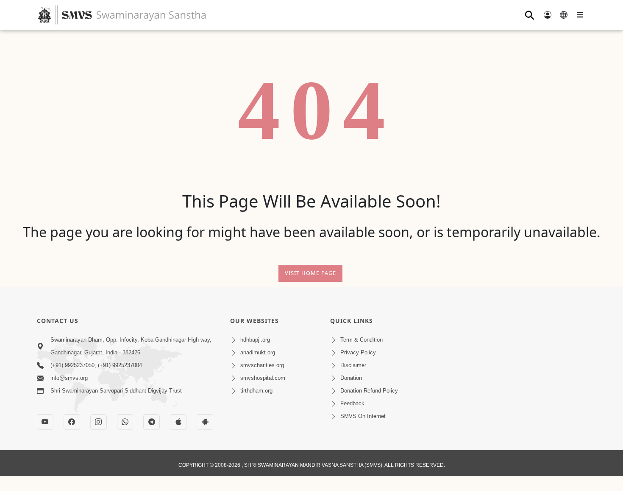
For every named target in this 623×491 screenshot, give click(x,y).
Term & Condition (361, 340)
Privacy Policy (358, 352)
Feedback (352, 403)
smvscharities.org (262, 365)
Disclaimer (353, 365)
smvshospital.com (262, 378)
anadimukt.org (257, 352)
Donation (351, 378)
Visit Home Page (310, 273)
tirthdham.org (256, 390)
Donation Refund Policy (369, 390)
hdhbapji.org (255, 340)
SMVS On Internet (363, 416)
